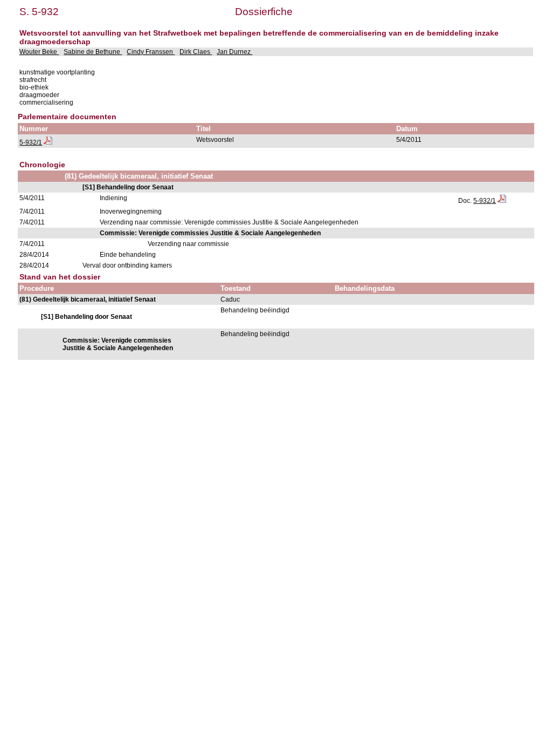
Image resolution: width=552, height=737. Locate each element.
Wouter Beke (39, 52)
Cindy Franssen (151, 52)
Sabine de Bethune (93, 52)
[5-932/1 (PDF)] (48, 142)
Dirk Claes (196, 52)
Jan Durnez (234, 52)
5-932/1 (30, 142)
